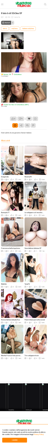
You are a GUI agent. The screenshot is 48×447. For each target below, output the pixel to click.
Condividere (21, 125)
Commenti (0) (27, 125)
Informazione (15, 125)
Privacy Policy (38, 434)
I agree (15, 440)
